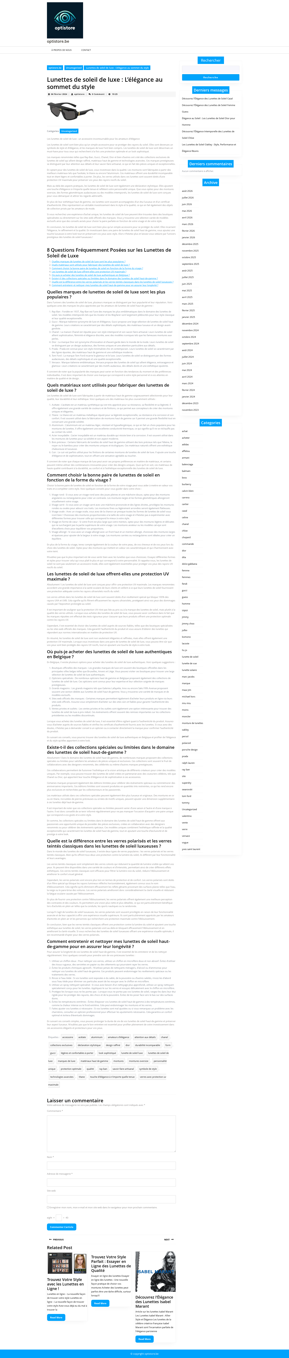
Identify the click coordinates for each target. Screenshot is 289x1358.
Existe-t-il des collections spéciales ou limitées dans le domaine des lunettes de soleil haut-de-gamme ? (105, 278)
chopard (186, 537)
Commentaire (55, 1110)
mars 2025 (187, 303)
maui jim (186, 689)
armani (185, 457)
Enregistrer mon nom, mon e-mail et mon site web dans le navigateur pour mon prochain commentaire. (103, 1207)
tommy (186, 802)
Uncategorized (74, 67)
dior (128, 1045)
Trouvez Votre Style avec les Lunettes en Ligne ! (65, 1284)
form (168, 1045)
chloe (185, 530)
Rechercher (211, 60)
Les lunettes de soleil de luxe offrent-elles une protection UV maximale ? (89, 271)
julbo (184, 630)
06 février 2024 (59, 94)
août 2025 (187, 270)
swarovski (187, 789)
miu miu (186, 703)
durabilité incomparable (147, 1045)
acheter (186, 437)
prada (185, 756)
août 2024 (187, 350)
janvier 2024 (188, 396)
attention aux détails (145, 1037)
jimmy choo (188, 623)
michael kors (188, 696)
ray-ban (103, 1068)
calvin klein (188, 490)
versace (186, 835)
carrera (185, 497)
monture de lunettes (192, 723)
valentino (187, 815)
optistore (79, 94)
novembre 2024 (190, 330)
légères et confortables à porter (77, 1052)
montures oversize (138, 1060)
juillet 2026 (188, 197)
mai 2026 (187, 210)
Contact (86, 50)
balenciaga (187, 464)
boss (184, 477)
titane (82, 1076)
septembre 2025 (190, 263)
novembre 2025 (190, 250)
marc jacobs (188, 676)
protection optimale (71, 1068)
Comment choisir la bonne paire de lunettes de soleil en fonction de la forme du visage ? (97, 268)
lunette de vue (189, 663)
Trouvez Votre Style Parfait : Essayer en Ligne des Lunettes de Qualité (111, 1263)
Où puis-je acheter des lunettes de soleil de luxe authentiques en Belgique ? (91, 275)
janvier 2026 (188, 237)
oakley (185, 729)
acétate (82, 1037)
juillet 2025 (188, 277)
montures (118, 1060)
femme (185, 570)
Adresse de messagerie (60, 1173)
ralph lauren (188, 762)
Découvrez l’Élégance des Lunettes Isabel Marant (154, 1302)
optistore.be (58, 41)
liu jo (184, 650)
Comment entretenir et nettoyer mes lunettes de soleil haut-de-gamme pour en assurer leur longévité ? (105, 285)
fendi (184, 583)
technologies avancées (61, 1076)
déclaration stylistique (89, 1045)
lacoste (185, 643)
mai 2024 (187, 370)
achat (185, 431)
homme (186, 603)
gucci (53, 1052)
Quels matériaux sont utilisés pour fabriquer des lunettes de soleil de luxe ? (91, 264)
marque (186, 683)
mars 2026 (187, 224)
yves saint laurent (191, 849)
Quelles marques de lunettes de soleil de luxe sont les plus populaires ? (88, 261)
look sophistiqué (107, 1052)
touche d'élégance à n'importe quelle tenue (112, 1076)
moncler (186, 716)
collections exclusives (61, 1045)
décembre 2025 (190, 243)
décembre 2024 (190, 323)
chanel (164, 1037)
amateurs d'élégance (118, 1037)
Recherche (210, 77)
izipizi (185, 610)
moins (185, 709)
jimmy (185, 616)
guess (185, 596)
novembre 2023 (190, 409)
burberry (186, 484)
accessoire (67, 1037)
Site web (51, 1190)
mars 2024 (187, 383)
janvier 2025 (188, 316)
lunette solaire (189, 669)
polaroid (186, 742)
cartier (185, 504)
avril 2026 (187, 217)
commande (188, 543)
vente (185, 822)
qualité (90, 1068)
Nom (50, 1157)
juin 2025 (187, 283)
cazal (184, 510)
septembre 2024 (190, 343)
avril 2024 (187, 376)
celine (185, 517)
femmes (186, 577)
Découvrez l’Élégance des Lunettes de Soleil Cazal (207, 98)
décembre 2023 (190, 403)
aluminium (97, 1037)
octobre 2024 (189, 336)
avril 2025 (187, 297)
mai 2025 (187, 290)
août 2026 (187, 190)
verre (184, 829)
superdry (186, 782)
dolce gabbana (189, 563)
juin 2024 (187, 363)
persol (185, 736)
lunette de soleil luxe (132, 1052)
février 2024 (188, 389)
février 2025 (188, 310)
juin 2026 (187, 204)
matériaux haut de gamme (94, 1060)
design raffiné (113, 1045)
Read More (57, 1318)
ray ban (186, 769)
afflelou (186, 451)
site (184, 776)
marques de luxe (66, 1060)
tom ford (186, 796)
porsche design (190, 749)
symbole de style (148, 1068)
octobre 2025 (189, 257)
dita (184, 557)
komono (186, 636)
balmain (186, 470)
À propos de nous (61, 50)
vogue (185, 842)
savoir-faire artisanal (123, 1068)
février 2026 (188, 230)
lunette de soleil (190, 656)
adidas (185, 444)
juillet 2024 (188, 356)
